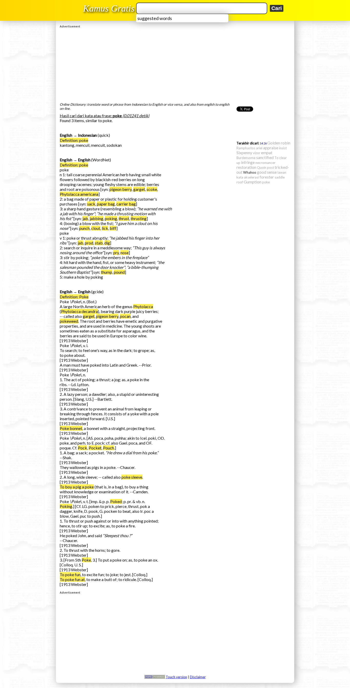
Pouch (108, 447)
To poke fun (70, 574)
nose (124, 252)
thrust (124, 218)
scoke (152, 189)
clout (95, 228)
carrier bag (126, 203)
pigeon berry (120, 189)
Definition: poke (74, 140)
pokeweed (69, 321)
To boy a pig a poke (77, 486)
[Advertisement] (175, 64)
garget (139, 189)
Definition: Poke (74, 296)
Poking (66, 506)
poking (111, 218)
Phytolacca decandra (79, 311)
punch (84, 228)
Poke (86, 559)
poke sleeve (131, 477)
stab (99, 242)
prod (89, 242)
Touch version (176, 677)
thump (106, 272)
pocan (125, 316)
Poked (116, 501)
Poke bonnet (71, 428)
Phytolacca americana (79, 194)
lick (105, 228)
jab (85, 218)
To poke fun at (72, 579)
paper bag (106, 203)
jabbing (96, 218)
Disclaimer (198, 677)
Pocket (95, 447)
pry (116, 252)
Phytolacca (143, 306)
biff (113, 228)
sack (91, 203)
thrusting (139, 218)
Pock (82, 447)
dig (107, 242)
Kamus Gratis (109, 8)
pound (119, 272)
